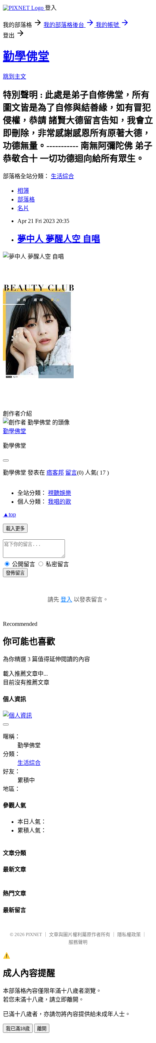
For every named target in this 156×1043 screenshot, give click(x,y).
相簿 (23, 191)
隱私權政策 (129, 934)
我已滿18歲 (18, 1028)
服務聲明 (78, 942)
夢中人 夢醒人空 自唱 (58, 239)
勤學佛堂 (26, 56)
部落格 (26, 199)
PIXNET (34, 934)
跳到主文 (14, 76)
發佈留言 (15, 573)
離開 (41, 1028)
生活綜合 (62, 176)
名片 (23, 208)
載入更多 (15, 528)
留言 (71, 472)
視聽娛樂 (59, 493)
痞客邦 (55, 472)
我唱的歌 (59, 502)
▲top (9, 514)
